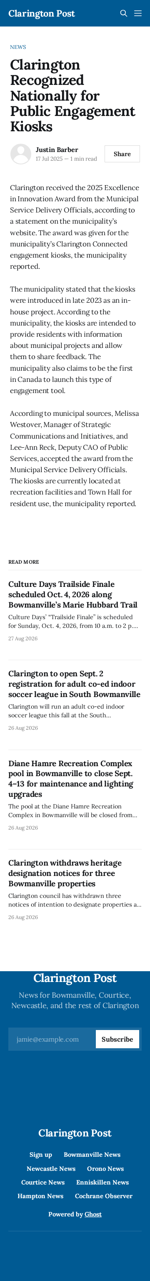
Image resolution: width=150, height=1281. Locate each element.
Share (122, 154)
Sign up (41, 1154)
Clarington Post (41, 13)
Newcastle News (51, 1168)
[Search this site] (123, 13)
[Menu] (138, 13)
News (18, 47)
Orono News (105, 1168)
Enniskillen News (102, 1182)
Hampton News (40, 1196)
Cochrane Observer (103, 1196)
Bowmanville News (92, 1154)
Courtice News (43, 1182)
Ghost (93, 1214)
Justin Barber (57, 149)
